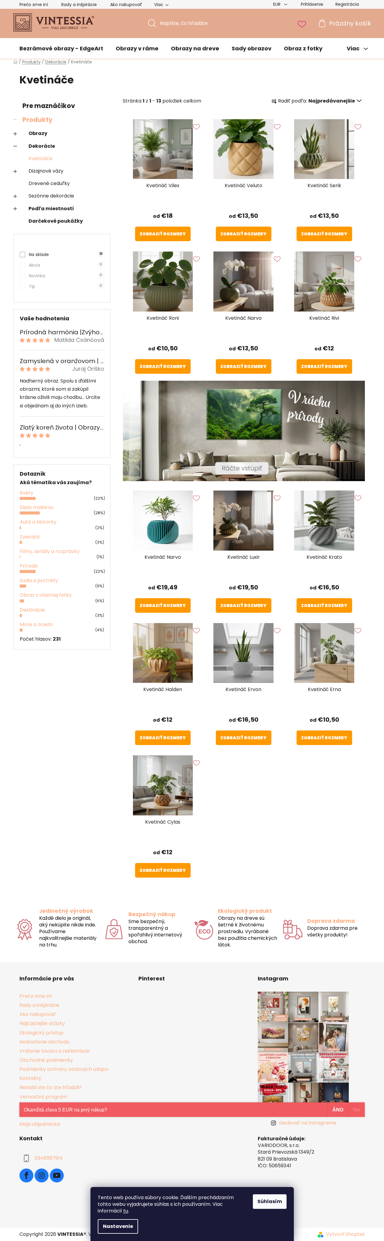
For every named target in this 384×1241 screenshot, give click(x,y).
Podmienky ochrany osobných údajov (64, 1069)
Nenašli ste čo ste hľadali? (50, 1087)
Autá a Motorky (38, 521)
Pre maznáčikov (48, 105)
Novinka (65, 276)
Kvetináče (41, 158)
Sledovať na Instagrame (307, 1122)
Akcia (65, 265)
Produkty (37, 119)
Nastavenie (118, 1226)
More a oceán (36, 624)
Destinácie (32, 609)
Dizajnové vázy (46, 170)
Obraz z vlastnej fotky (46, 595)
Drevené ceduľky (49, 183)
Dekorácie (42, 146)
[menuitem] (61, 49)
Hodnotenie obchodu (44, 1041)
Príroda (29, 565)
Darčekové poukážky (56, 221)
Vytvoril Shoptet (345, 1234)
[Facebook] (26, 1175)
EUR (277, 4)
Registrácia (347, 4)
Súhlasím (269, 1201)
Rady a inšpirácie (79, 5)
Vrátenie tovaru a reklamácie (54, 1050)
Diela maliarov (37, 507)
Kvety (26, 492)
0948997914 (49, 1158)
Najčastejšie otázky (42, 1023)
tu (125, 1210)
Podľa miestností (51, 208)
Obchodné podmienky (46, 1060)
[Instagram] (42, 1175)
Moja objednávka (39, 1124)
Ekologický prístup (41, 1032)
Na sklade (65, 254)
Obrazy (38, 133)
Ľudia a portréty (39, 580)
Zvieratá (29, 536)
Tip (65, 286)
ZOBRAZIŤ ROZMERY (163, 234)
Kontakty (30, 1078)
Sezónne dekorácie (51, 195)
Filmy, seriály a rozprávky (50, 551)
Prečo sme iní (33, 5)
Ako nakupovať (126, 5)
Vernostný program (43, 1096)
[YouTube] (57, 1175)
